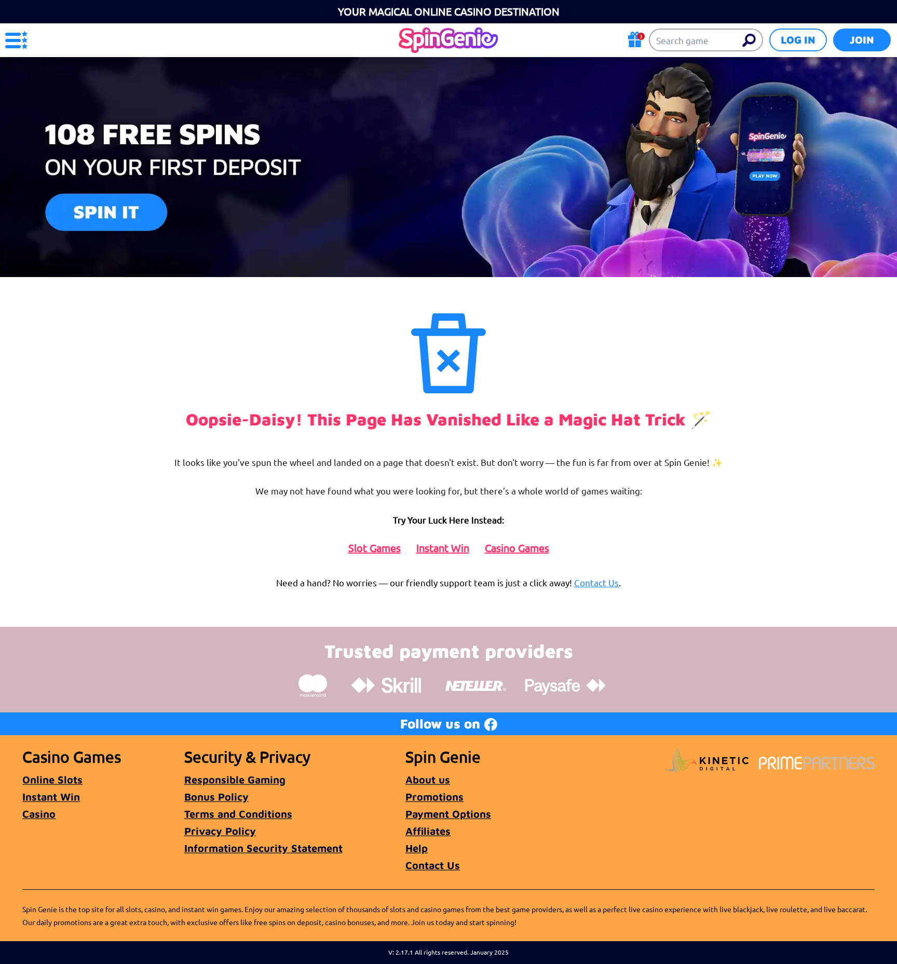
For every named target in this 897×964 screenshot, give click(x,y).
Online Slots (52, 780)
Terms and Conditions (238, 814)
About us (427, 780)
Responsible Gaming (235, 780)
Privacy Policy (220, 831)
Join (862, 40)
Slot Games (374, 548)
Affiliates (428, 831)
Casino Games (517, 548)
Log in (798, 40)
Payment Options (448, 814)
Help (416, 848)
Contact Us (596, 582)
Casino (39, 814)
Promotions (434, 797)
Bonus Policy (216, 797)
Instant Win (442, 548)
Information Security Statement (263, 848)
